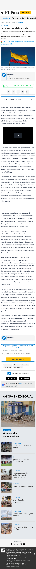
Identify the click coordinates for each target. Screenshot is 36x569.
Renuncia (24, 365)
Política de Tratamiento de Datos (19, 353)
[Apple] (24, 378)
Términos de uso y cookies (13, 555)
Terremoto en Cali (18, 18)
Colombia (16, 365)
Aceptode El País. (18, 354)
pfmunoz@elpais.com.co (12, 566)
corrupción (8, 367)
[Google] (11, 378)
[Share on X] (13, 92)
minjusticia (8, 365)
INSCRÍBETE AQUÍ (18, 359)
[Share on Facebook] (8, 92)
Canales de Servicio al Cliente (23, 552)
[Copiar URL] (27, 92)
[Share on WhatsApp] (18, 92)
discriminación (18, 367)
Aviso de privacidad (29, 554)
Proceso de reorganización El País (15, 563)
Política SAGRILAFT (11, 557)
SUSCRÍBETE (26, 12)
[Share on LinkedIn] (22, 92)
